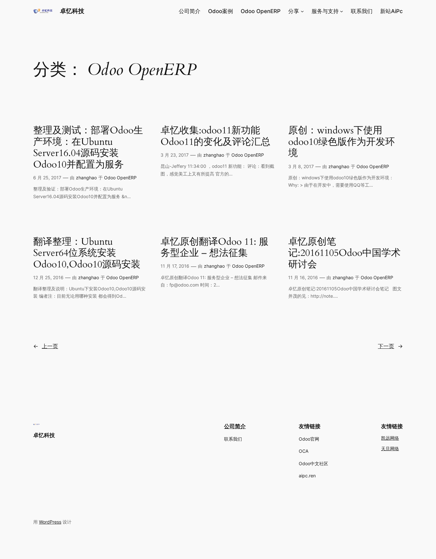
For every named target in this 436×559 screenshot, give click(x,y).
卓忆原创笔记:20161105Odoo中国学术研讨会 (344, 253)
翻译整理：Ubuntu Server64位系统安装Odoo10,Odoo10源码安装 (86, 253)
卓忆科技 (72, 11)
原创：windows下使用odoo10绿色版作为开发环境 (341, 142)
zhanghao (86, 177)
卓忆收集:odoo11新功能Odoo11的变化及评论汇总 (215, 136)
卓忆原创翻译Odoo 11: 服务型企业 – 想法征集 (214, 247)
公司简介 (235, 426)
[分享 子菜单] (302, 11)
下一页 (390, 346)
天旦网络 (390, 449)
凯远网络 (390, 438)
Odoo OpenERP (120, 177)
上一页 (45, 346)
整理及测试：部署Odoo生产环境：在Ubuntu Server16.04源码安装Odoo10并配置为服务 (88, 147)
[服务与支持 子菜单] (341, 11)
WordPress (50, 522)
